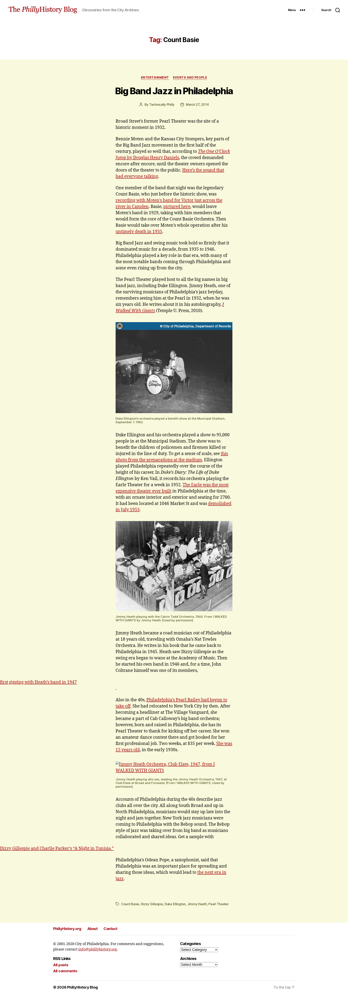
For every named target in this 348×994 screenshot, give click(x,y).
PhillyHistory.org (67, 929)
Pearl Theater (218, 904)
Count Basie (130, 904)
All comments (65, 971)
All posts (60, 965)
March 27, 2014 (197, 104)
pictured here (176, 206)
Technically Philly (161, 104)
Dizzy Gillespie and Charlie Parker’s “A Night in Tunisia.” (57, 848)
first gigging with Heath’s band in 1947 (38, 682)
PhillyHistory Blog (82, 987)
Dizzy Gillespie (152, 904)
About (92, 929)
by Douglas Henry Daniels (152, 157)
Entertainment (155, 77)
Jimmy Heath (197, 904)
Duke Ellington (175, 904)
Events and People (190, 77)
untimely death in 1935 (139, 231)
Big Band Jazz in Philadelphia (174, 90)
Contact (110, 929)
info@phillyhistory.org (97, 949)
